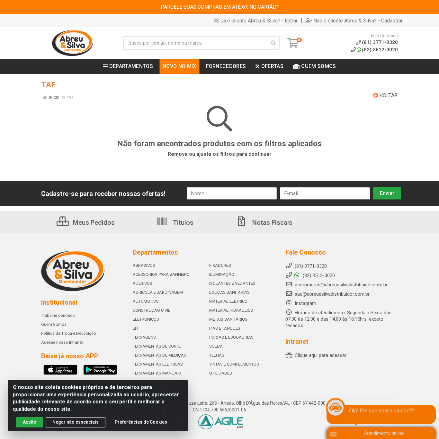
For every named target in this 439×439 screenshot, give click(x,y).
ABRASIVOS (144, 265)
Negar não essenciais (75, 422)
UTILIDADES (220, 373)
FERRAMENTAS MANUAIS (157, 373)
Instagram (304, 303)
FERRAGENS (144, 337)
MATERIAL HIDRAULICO (231, 310)
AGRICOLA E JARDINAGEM (158, 292)
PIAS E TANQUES (224, 328)
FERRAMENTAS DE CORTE (157, 346)
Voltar (388, 95)
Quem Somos (54, 324)
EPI (135, 328)
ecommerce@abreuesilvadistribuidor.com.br (341, 285)
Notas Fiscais (271, 222)
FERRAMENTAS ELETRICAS (158, 364)
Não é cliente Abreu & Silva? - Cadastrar (358, 20)
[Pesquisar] (273, 43)
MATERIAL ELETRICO (228, 301)
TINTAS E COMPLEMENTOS (234, 364)
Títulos (182, 222)
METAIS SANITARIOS (228, 319)
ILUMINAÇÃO (221, 274)
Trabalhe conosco (58, 315)
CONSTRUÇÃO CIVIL (151, 310)
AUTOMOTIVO (146, 301)
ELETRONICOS (146, 319)
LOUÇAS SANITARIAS (229, 292)
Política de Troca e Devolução (68, 333)
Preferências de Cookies (141, 422)
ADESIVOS (142, 283)
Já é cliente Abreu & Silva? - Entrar (259, 20)
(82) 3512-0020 (380, 50)
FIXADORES (220, 265)
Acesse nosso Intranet (62, 342)
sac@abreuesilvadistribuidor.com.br (332, 294)
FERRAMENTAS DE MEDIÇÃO (160, 355)
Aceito (29, 422)
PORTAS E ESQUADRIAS (231, 337)
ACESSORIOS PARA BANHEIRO (161, 274)
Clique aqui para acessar (319, 355)
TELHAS (216, 355)
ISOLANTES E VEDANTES (232, 283)
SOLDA (216, 346)
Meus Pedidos (93, 222)
